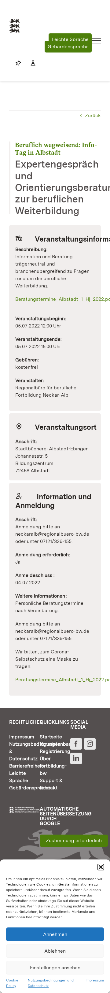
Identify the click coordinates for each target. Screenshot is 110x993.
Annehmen (55, 934)
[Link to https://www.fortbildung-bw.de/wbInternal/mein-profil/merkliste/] (18, 63)
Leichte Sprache (70, 39)
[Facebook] (76, 744)
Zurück (93, 115)
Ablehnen (55, 951)
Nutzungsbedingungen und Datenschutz (51, 983)
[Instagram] (90, 744)
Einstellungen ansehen (55, 968)
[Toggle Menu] (96, 40)
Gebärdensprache (68, 46)
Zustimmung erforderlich (74, 840)
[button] (101, 867)
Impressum (95, 980)
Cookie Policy (12, 983)
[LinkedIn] (76, 758)
